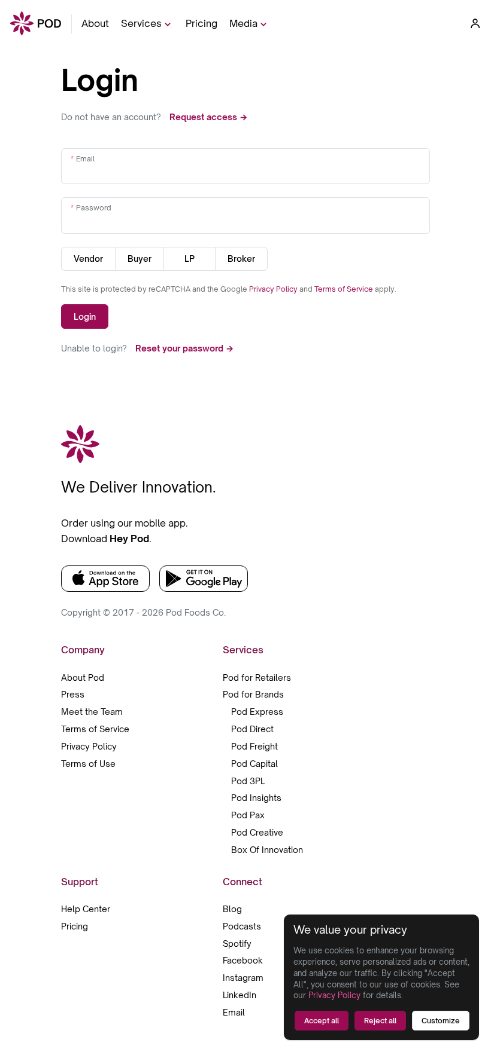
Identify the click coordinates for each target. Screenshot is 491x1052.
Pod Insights (256, 798)
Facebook (243, 960)
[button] (475, 23)
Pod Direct (252, 729)
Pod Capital (254, 764)
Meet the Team (92, 712)
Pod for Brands (253, 694)
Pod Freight (254, 746)
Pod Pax (248, 815)
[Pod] (36, 24)
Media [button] (243, 23)
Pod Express (257, 712)
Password (93, 207)
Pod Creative (257, 832)
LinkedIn (239, 995)
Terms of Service (344, 289)
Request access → (208, 117)
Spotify (237, 943)
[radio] (88, 259)
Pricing (201, 23)
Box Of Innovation (267, 850)
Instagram (243, 978)
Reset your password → (184, 348)
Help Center (85, 909)
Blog (232, 909)
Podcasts (242, 926)
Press (72, 694)
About (95, 23)
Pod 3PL (248, 781)
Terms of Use (88, 764)
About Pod (82, 677)
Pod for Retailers (257, 677)
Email (85, 158)
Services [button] (141, 23)
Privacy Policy (274, 289)
